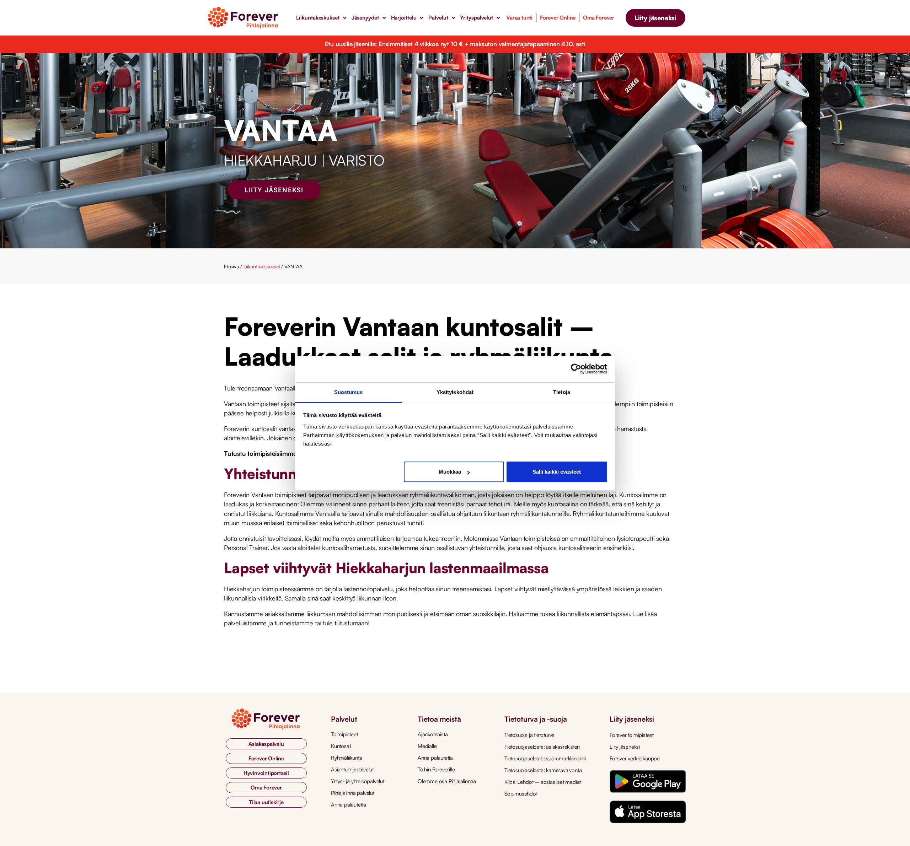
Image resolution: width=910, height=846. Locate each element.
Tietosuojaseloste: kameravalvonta (543, 770)
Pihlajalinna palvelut (352, 793)
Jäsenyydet (365, 17)
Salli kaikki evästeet (556, 472)
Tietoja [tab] (561, 392)
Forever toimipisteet (632, 735)
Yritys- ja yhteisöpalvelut (357, 781)
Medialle (427, 746)
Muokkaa (450, 472)
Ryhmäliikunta (346, 757)
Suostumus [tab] (348, 392)
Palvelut (438, 17)
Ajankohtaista (433, 734)
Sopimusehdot (520, 793)
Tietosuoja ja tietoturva (529, 735)
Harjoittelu (404, 17)
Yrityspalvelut (476, 17)
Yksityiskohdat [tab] (455, 392)
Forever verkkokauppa (635, 758)
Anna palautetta (348, 804)
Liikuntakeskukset (317, 17)
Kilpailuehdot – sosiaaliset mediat (542, 781)
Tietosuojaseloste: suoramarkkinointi (545, 758)
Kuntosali (341, 746)
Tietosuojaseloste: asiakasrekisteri (542, 746)
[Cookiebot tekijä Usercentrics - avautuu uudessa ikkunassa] (576, 368)
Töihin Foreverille (436, 769)
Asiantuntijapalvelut (352, 769)
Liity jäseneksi (625, 746)
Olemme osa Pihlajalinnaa (447, 781)
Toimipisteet (344, 734)
